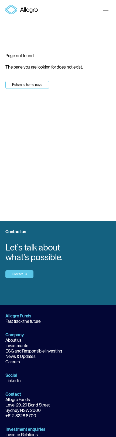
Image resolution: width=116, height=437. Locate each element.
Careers (12, 361)
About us (13, 340)
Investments (16, 345)
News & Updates (20, 356)
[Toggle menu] (106, 9)
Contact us (19, 274)
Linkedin (13, 380)
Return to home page (27, 85)
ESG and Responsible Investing (33, 351)
